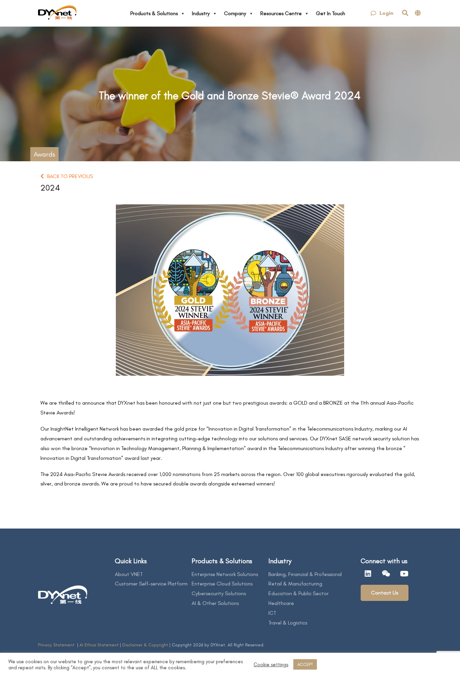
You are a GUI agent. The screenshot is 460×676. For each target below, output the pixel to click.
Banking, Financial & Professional (305, 574)
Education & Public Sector (298, 593)
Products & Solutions (154, 13)
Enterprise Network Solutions (225, 574)
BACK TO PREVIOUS (70, 176)
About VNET (129, 574)
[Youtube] (404, 573)
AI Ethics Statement (99, 644)
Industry (201, 13)
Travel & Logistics (287, 622)
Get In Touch (330, 13)
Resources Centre (281, 13)
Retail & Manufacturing (295, 583)
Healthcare (281, 603)
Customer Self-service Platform (151, 583)
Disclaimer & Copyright (145, 644)
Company (235, 13)
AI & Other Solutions (215, 603)
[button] (382, 13)
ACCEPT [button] (305, 664)
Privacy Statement (57, 644)
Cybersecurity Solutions (219, 593)
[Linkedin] (368, 573)
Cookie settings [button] (271, 665)
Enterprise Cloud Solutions (222, 583)
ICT (272, 613)
